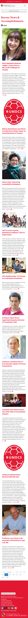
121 (17, 574)
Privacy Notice (13, 610)
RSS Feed (16, 608)
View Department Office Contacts (8, 593)
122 (20, 574)
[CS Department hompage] (14, 614)
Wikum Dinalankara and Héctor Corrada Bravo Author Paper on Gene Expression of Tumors (14, 131)
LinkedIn (12, 608)
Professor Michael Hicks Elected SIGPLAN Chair (11, 476)
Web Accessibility (5, 610)
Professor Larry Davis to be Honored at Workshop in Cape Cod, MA (13, 540)
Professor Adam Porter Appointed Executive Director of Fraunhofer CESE (13, 320)
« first (3, 572)
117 (3, 574)
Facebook (2, 608)
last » (7, 577)
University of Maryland (14, 1)
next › (3, 577)
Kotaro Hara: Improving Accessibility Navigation (11, 183)
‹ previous (9, 572)
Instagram (9, 608)
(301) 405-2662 (10, 605)
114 (17, 572)
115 (20, 572)
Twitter (5, 608)
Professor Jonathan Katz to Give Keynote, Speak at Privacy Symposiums (14, 364)
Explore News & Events (14, 11)
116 (24, 572)
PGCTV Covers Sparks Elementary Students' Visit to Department (13, 232)
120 (13, 574)
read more (19, 148)
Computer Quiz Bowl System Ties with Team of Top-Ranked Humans (13, 411)
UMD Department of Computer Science (11, 5)
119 (10, 574)
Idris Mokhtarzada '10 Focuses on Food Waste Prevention (13, 277)
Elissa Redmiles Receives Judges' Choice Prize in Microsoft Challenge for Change (11, 66)
